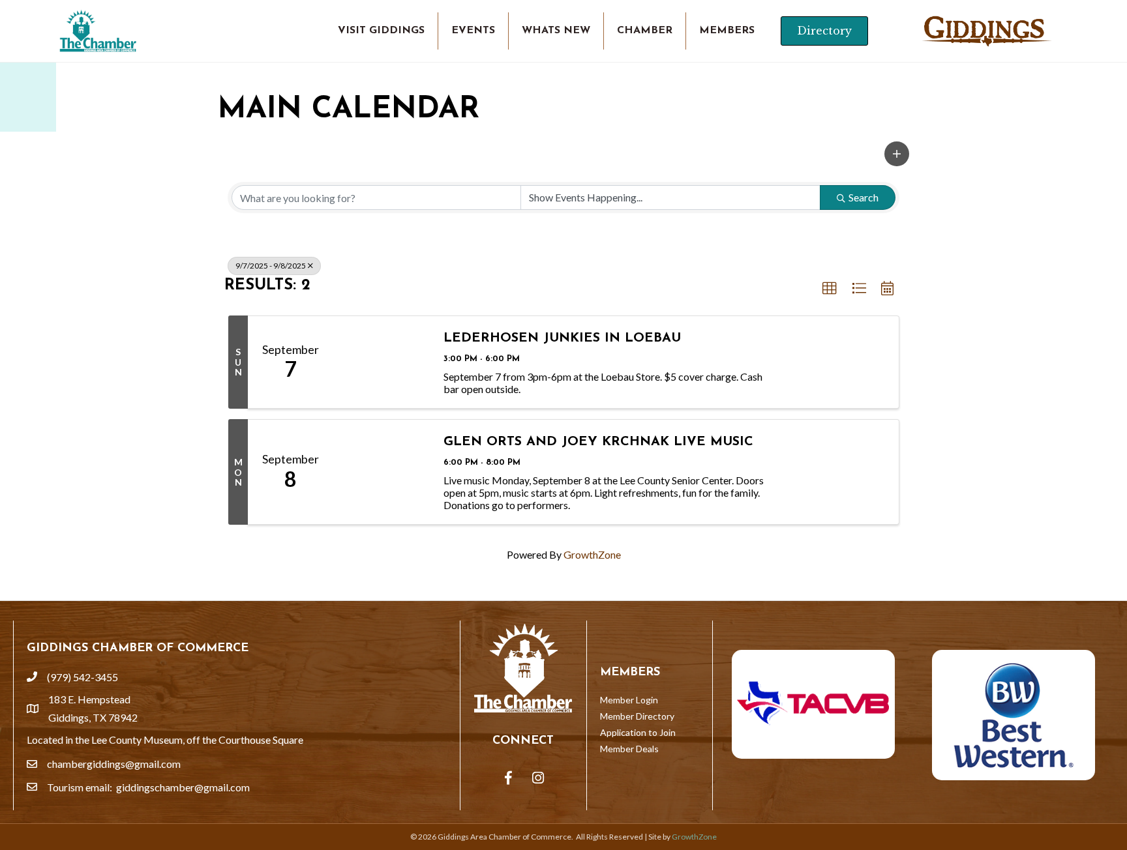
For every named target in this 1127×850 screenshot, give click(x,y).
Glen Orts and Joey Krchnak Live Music (598, 441)
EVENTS (473, 30)
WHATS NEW (556, 30)
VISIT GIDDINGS (381, 30)
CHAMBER (644, 30)
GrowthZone (592, 554)
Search (864, 197)
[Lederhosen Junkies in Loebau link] (381, 362)
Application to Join (638, 732)
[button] (896, 153)
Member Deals (629, 748)
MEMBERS (727, 30)
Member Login (629, 699)
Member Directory (637, 716)
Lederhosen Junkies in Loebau (562, 338)
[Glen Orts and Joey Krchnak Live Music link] (381, 472)
